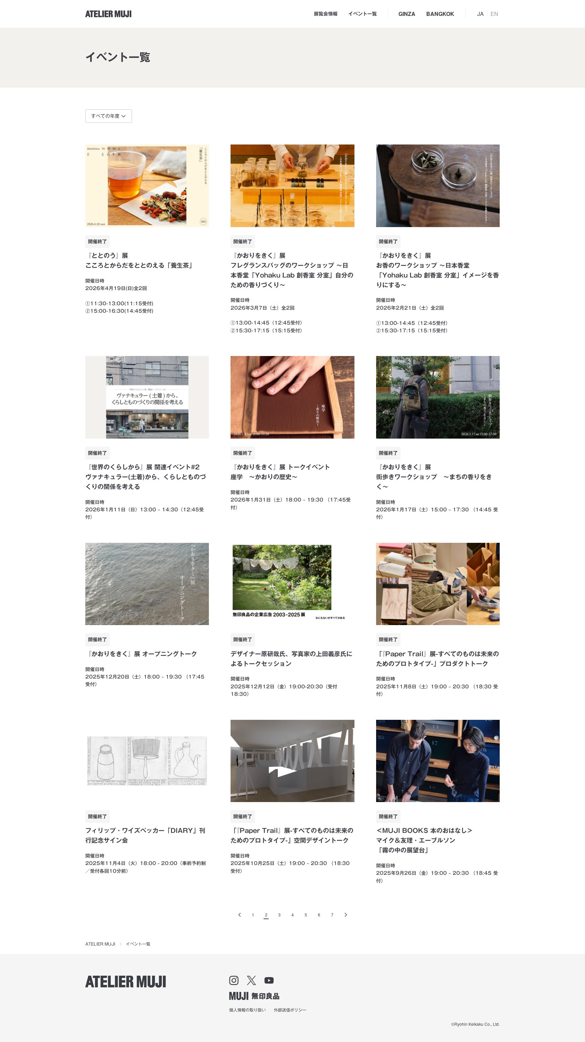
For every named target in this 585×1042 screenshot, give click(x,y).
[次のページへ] (345, 914)
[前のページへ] (239, 914)
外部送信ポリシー (290, 1010)
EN (494, 14)
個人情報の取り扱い (247, 1010)
